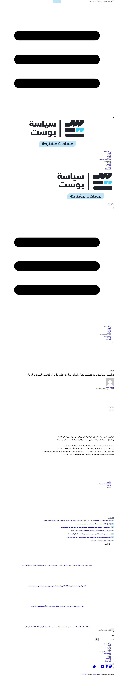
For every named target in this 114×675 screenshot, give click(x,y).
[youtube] (102, 668)
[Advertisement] (57, 356)
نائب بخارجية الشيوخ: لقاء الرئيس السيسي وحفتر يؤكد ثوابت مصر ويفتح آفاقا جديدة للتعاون (88, 537)
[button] (112, 492)
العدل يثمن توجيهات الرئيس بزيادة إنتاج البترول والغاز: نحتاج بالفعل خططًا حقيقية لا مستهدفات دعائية (57, 606)
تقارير (109, 157)
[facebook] (106, 668)
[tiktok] (94, 668)
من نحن (85, 671)
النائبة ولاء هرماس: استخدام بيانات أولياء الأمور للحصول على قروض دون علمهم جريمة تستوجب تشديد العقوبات (57, 586)
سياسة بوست (96, 674)
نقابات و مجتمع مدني (105, 159)
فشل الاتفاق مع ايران (105, 483)
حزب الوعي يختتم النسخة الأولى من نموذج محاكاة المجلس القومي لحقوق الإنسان (91, 530)
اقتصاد (109, 162)
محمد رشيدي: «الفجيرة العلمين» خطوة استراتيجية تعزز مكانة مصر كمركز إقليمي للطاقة (89, 533)
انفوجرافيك (108, 169)
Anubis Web (84, 674)
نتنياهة (109, 485)
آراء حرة (108, 165)
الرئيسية (106, 151)
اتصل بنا (107, 671)
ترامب (109, 482)
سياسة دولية (107, 161)
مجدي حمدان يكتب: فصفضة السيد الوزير (101, 540)
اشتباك (109, 164)
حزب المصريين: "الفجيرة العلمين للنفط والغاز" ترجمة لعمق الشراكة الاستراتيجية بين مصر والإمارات (86, 527)
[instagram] (98, 668)
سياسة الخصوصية (96, 671)
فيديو (109, 167)
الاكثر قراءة (111, 518)
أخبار (109, 153)
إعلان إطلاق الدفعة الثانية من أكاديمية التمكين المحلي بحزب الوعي (94, 523)
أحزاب (109, 156)
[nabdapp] (113, 668)
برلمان (109, 154)
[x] (110, 668)
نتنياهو (109, 487)
